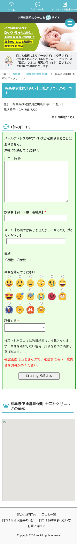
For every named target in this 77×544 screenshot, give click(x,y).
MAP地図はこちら (64, 117)
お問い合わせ (36, 526)
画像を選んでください (19, 272)
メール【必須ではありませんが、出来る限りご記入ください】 (38, 232)
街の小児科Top (27, 514)
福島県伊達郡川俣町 (37, 74)
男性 (11, 260)
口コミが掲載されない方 (55, 520)
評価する (10, 320)
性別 (7, 253)
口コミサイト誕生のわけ (18, 520)
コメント (39, 158)
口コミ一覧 (49, 514)
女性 (23, 260)
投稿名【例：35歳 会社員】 (24, 212)
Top (4, 74)
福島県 (16, 74)
